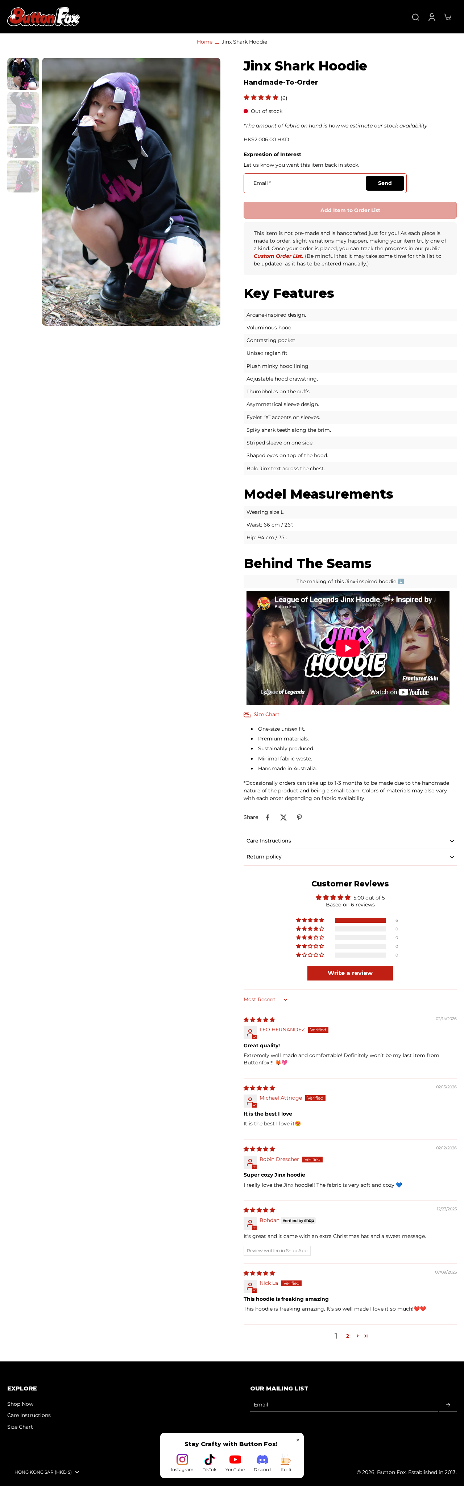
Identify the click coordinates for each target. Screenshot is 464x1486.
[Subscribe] (448, 1405)
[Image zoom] (131, 192)
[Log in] (431, 16)
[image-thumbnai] (23, 74)
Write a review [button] (350, 973)
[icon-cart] (447, 16)
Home (204, 41)
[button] (350, 210)
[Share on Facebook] (268, 817)
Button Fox (391, 1472)
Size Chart (20, 1427)
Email (262, 183)
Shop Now (20, 1404)
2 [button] (347, 1336)
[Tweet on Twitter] (283, 817)
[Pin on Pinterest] (299, 817)
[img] (259, 1019)
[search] (415, 16)
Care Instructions (29, 1415)
